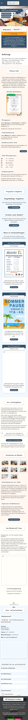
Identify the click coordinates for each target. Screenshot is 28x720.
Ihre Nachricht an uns (6, 683)
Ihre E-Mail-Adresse (6, 673)
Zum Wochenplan (6, 13)
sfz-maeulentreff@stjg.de (10, 637)
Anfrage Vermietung (14, 519)
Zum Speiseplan (6, 15)
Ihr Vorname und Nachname (8, 668)
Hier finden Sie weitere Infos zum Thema (14, 713)
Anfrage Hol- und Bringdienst (14, 440)
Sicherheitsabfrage (6, 690)
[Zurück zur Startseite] (13, 3)
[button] (1, 3)
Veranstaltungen (6, 17)
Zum (14, 207)
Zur (14, 225)
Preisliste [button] (23, 151)
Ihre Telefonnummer (6, 679)
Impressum (22, 714)
